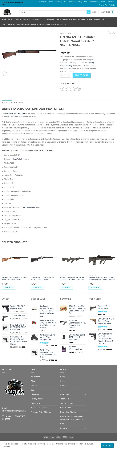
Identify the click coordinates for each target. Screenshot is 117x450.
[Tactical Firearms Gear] (9, 12)
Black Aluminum (28, 207)
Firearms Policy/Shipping (107, 5)
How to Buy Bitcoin (95, 20)
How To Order (79, 20)
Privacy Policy (82, 2)
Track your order (64, 20)
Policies (61, 24)
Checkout (71, 2)
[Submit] (88, 12)
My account (43, 2)
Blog (53, 24)
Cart (64, 2)
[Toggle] (85, 394)
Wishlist (57, 2)
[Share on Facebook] (62, 89)
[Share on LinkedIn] (79, 89)
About (25, 20)
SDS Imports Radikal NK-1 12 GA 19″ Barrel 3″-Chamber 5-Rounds (72, 278)
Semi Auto (16, 159)
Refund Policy (93, 2)
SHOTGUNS (71, 33)
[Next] (115, 270)
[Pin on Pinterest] (75, 89)
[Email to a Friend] (70, 89)
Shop (51, 2)
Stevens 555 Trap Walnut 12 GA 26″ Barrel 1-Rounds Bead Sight (15, 278)
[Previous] (2, 270)
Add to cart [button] (8, 287)
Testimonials (48, 20)
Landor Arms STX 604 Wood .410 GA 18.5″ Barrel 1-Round (43, 278)
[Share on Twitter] (66, 89)
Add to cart (81, 75)
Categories (34, 20)
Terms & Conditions (107, 2)
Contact (17, 20)
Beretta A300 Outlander (15, 114)
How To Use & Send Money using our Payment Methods (26, 24)
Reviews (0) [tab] (18, 102)
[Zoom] (5, 74)
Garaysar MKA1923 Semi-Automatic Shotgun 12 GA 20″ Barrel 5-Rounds (102, 278)
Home (4, 20)
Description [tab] (7, 102)
